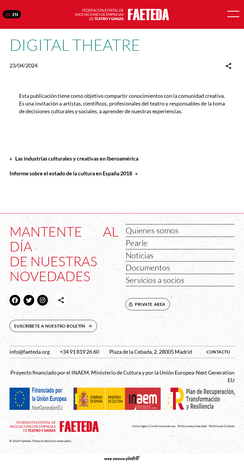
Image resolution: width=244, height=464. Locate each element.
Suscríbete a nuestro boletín (55, 325)
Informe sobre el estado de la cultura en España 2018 (71, 173)
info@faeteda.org (30, 352)
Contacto (218, 351)
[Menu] (233, 14)
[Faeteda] (122, 14)
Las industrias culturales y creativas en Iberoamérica (76, 158)
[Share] (228, 66)
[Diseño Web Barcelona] (122, 459)
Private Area (150, 304)
